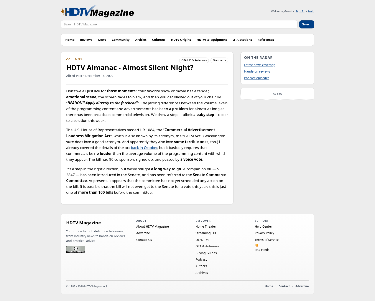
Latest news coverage (259, 65)
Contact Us (144, 240)
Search (306, 24)
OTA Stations (242, 40)
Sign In (300, 11)
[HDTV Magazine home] (97, 11)
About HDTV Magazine (152, 226)
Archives (202, 273)
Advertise (143, 233)
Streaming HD (206, 233)
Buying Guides (206, 253)
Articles (140, 40)
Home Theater (206, 226)
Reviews (86, 40)
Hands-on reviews (257, 71)
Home (69, 40)
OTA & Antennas (207, 246)
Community (121, 40)
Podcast (201, 259)
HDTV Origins (181, 40)
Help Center (263, 226)
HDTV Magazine (83, 223)
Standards (219, 60)
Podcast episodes (256, 78)
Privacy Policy (264, 233)
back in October (144, 147)
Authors (201, 266)
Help (311, 11)
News (102, 40)
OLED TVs (202, 240)
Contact (284, 286)
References (266, 40)
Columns (158, 40)
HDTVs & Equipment (212, 40)
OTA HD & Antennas (194, 60)
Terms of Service (267, 240)
